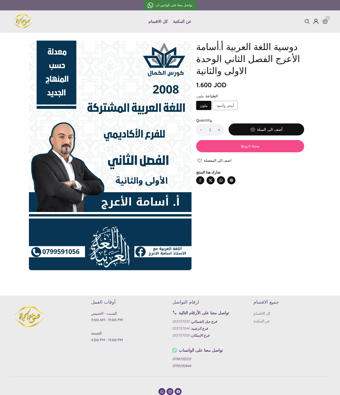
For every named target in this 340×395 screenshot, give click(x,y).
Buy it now (250, 146)
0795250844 (181, 366)
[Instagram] (170, 391)
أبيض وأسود (225, 106)
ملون (205, 106)
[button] (240, 175)
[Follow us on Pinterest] (231, 180)
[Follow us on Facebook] (200, 180)
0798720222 (181, 359)
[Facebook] (178, 391)
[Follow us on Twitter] (211, 180)
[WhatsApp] (161, 391)
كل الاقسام (158, 21)
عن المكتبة (182, 21)
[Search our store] (308, 21)
